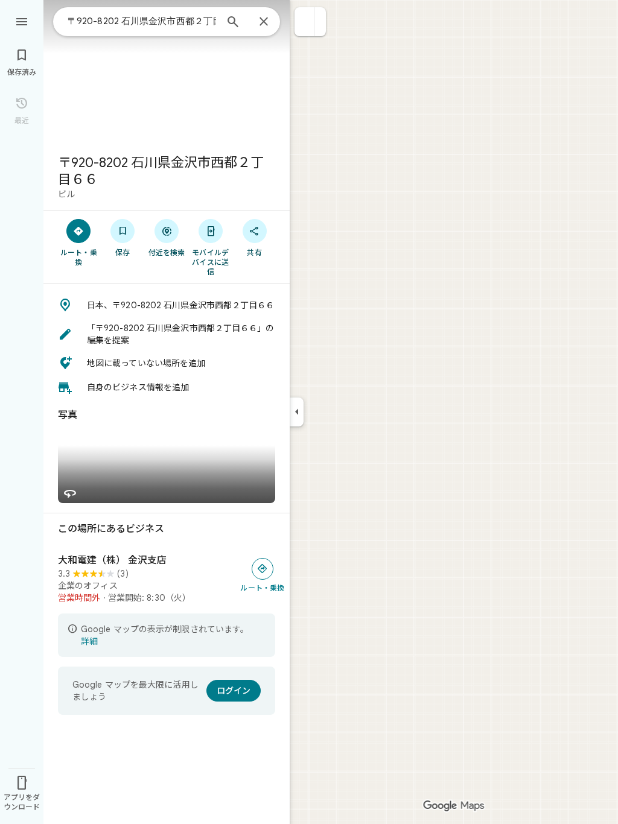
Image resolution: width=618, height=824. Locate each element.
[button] (304, 21)
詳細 (89, 641)
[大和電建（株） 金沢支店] (166, 579)
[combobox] (142, 21)
